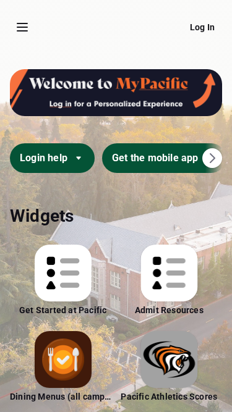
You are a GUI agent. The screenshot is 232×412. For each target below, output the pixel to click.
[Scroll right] (212, 158)
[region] (116, 230)
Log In (202, 27)
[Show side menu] (22, 27)
